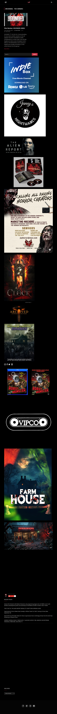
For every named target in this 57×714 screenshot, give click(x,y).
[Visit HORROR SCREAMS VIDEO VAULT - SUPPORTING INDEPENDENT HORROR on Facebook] (7, 364)
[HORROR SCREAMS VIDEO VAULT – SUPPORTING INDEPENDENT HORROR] (28, 2)
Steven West (17, 30)
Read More (6, 48)
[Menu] (6, 2)
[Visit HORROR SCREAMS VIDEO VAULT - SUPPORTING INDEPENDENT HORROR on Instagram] (5, 364)
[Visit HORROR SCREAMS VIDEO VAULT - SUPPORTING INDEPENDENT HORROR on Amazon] (12, 364)
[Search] (51, 2)
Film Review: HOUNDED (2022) (14, 28)
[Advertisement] (28, 561)
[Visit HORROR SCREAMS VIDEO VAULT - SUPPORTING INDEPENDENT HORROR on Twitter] (9, 364)
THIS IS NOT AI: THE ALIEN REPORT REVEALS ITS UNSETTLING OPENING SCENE (22, 608)
